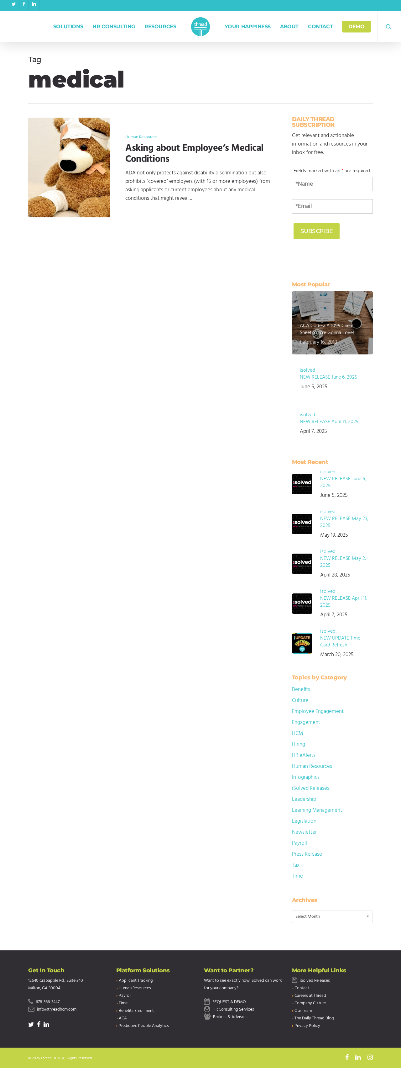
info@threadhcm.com (56, 1009)
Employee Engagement (318, 711)
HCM (297, 733)
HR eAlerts (303, 755)
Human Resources (141, 137)
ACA (123, 1018)
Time (297, 876)
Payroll (299, 843)
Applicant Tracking (136, 980)
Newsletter (304, 832)
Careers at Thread (310, 995)
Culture (300, 700)
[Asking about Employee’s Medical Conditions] (69, 167)
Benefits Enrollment (136, 1010)
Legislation (304, 821)
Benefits (301, 689)
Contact (301, 988)
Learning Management (317, 810)
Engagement (306, 722)
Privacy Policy (307, 1025)
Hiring (298, 744)
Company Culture (310, 1003)
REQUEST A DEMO (229, 1002)
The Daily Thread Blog (314, 1018)
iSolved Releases (310, 788)
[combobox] (332, 917)
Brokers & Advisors (230, 1017)
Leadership (304, 799)
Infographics (306, 777)
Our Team (303, 1010)
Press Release (307, 854)
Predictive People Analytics (144, 1025)
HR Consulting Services (233, 1009)
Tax (295, 865)
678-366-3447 (48, 1002)
